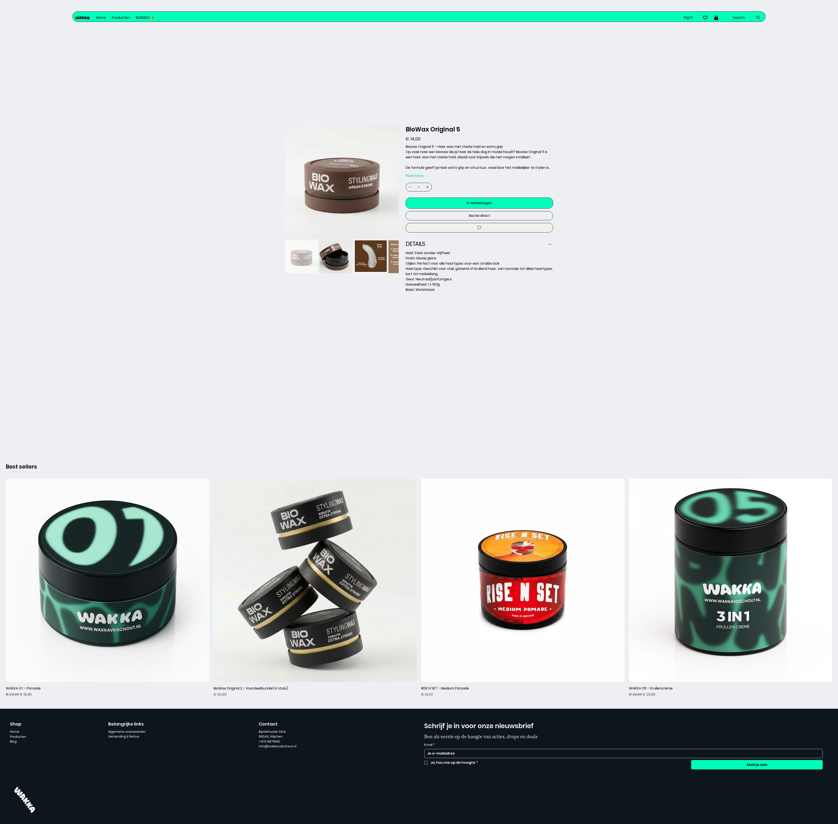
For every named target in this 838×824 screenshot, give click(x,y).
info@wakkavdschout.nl (277, 746)
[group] (419, 587)
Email (429, 745)
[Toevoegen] (479, 228)
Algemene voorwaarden (127, 731)
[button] (716, 17)
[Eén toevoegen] (427, 187)
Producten (18, 736)
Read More (415, 175)
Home (14, 731)
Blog (13, 741)
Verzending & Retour (123, 736)
